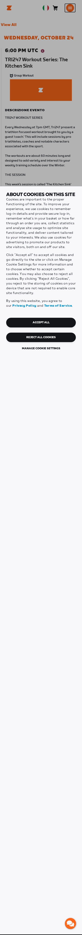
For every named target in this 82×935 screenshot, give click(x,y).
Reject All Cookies (41, 337)
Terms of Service (58, 306)
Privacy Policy (24, 306)
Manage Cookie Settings (41, 348)
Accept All (41, 322)
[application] (70, 923)
